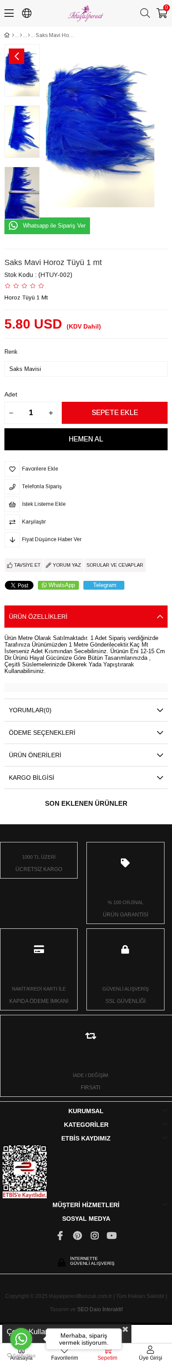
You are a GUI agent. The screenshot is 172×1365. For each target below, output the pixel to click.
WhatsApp (62, 585)
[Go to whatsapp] (21, 1339)
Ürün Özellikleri (38, 616)
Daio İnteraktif (106, 1309)
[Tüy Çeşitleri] (21, 35)
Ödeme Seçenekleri (42, 732)
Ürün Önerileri (35, 755)
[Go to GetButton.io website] (21, 1356)
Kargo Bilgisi (31, 777)
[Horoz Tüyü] (29, 35)
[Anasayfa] (13, 35)
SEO (82, 1309)
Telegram (104, 585)
